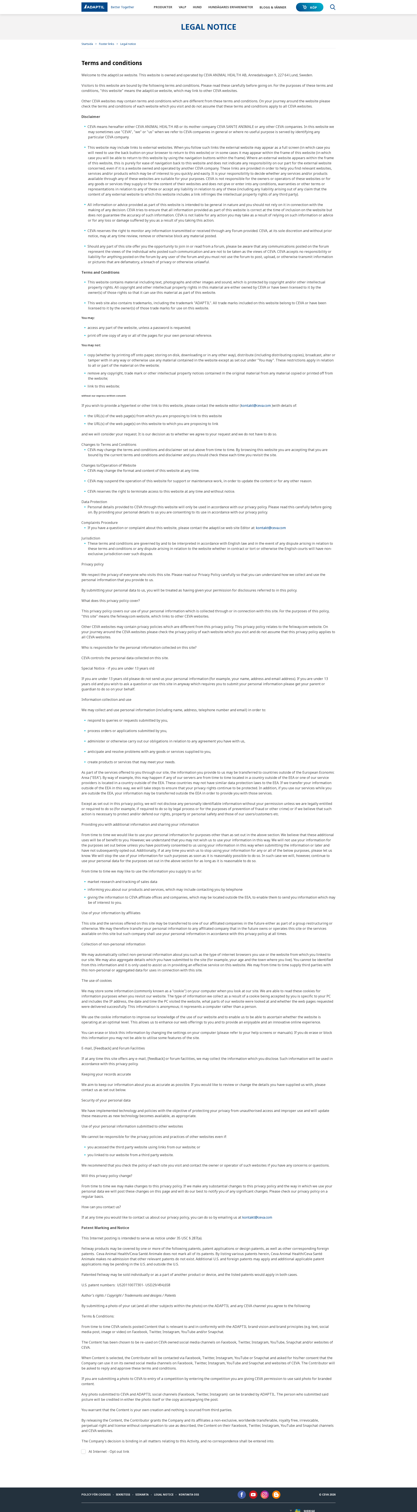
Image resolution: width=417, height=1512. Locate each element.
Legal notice (164, 1494)
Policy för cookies (96, 1494)
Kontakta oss (189, 1494)
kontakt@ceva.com (256, 405)
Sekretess (123, 1494)
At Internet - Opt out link (109, 1451)
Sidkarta (142, 1494)
